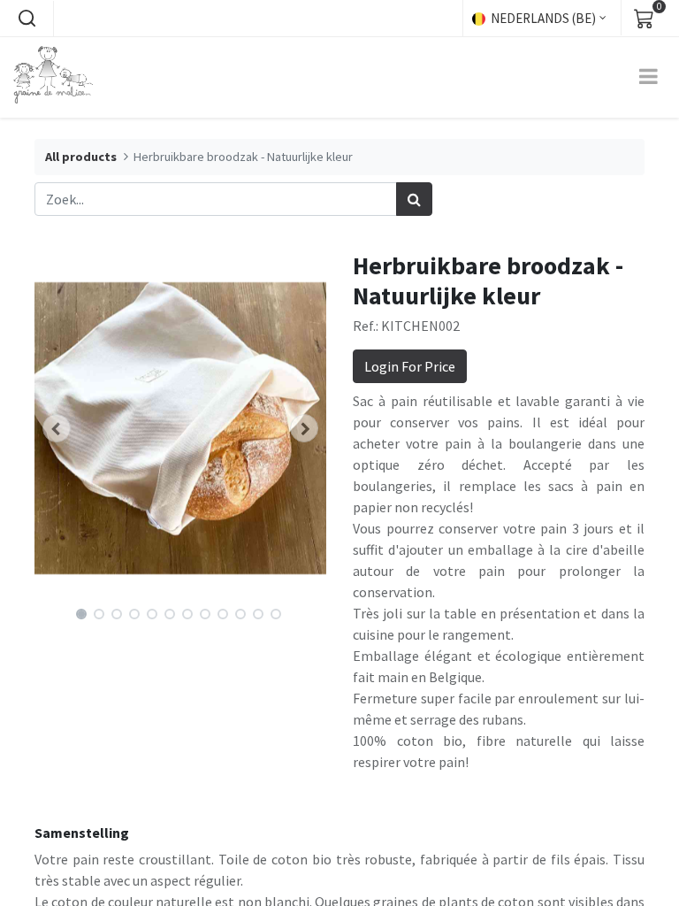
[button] (26, 18)
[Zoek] (414, 199)
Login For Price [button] (409, 366)
